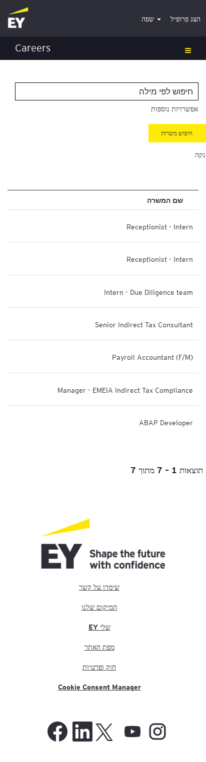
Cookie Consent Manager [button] (99, 687)
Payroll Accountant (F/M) (152, 356)
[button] (103, 48)
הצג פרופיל (185, 18)
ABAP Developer (166, 422)
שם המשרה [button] (165, 199)
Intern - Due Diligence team (148, 291)
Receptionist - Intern (159, 226)
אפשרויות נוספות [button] (174, 108)
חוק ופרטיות (99, 667)
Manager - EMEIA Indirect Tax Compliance (125, 389)
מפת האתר (99, 647)
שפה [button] (149, 18)
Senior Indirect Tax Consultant (144, 324)
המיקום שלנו (99, 607)
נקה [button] (200, 154)
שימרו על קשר (99, 587)
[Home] (18, 18)
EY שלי (99, 627)
